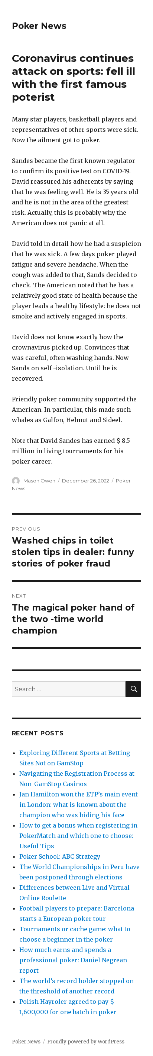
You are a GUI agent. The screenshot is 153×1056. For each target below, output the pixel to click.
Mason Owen (39, 481)
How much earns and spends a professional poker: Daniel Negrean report (73, 960)
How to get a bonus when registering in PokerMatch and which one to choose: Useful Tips (78, 836)
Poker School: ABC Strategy (59, 856)
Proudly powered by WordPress (85, 1042)
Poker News (39, 26)
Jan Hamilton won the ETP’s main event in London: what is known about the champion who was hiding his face (78, 805)
